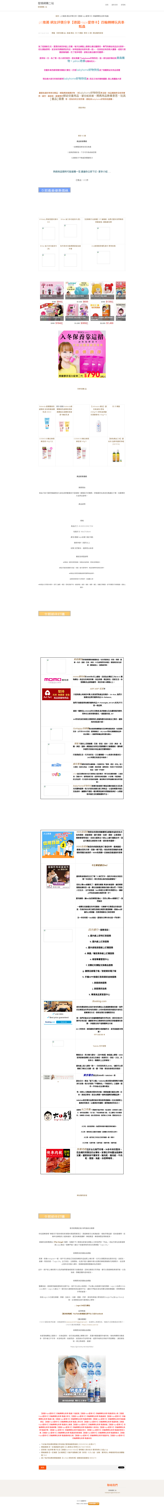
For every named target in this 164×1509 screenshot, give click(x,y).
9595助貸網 (82, 832)
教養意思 (112, 95)
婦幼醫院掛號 (98, 33)
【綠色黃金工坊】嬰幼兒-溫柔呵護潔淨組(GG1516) (116, 441)
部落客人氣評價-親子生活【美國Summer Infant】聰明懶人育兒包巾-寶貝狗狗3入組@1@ (74, 1450)
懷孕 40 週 (88, 33)
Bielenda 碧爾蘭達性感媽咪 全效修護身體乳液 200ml (47, 409)
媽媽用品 (101, 95)
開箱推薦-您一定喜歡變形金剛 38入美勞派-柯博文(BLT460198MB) (66, 1447)
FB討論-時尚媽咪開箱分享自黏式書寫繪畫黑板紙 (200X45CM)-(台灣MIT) (68, 1444)
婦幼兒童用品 (71, 95)
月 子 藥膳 (79, 33)
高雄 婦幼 (70, 33)
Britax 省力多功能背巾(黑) (70, 219)
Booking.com (99, 1001)
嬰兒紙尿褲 (87, 95)
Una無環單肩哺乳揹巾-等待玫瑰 (103, 246)
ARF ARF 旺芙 (97, 689)
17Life (75, 774)
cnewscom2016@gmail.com (76, 1322)
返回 (42, 1467)
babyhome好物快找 (89, 92)
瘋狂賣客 (77, 764)
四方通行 (93, 929)
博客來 (77, 743)
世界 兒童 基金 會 (99, 1034)
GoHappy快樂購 (81, 728)
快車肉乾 (82, 1149)
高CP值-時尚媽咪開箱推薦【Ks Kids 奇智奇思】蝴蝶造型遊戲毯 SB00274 (68, 1458)
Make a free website (82, 1503)
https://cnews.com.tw (90, 1325)
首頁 (57, 16)
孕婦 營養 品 (61, 33)
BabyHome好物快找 (82, 786)
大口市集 (86, 1109)
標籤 (53, 33)
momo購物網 (79, 676)
